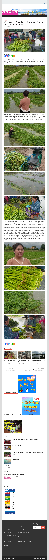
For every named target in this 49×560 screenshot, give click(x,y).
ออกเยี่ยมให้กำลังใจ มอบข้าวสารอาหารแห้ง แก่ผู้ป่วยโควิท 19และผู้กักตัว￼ (27, 452)
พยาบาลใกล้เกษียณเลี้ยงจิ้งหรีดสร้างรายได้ (23, 361)
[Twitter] (43, 3)
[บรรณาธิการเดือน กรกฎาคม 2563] (7, 474)
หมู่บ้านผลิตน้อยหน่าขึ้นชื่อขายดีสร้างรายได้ (9, 361)
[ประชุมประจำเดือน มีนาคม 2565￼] (7, 446)
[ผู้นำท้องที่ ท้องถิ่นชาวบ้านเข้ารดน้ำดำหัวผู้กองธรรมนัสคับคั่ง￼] (7, 439)
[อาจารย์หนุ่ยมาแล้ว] (7, 459)
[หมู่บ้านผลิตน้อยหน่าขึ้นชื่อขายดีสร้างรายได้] (10, 355)
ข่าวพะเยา (12, 558)
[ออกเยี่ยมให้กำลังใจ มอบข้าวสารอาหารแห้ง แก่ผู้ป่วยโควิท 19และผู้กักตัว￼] (7, 452)
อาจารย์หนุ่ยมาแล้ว (16, 459)
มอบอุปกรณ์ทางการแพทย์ (9, 465)
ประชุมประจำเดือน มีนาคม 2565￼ (19, 445)
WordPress (39, 558)
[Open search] (44, 16)
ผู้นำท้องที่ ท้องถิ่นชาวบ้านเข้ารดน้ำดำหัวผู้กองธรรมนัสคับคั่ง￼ (25, 439)
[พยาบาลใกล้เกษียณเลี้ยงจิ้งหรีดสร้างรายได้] (24, 355)
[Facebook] (41, 3)
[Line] (12, 56)
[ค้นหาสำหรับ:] (39, 527)
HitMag (43, 558)
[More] (14, 56)
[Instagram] (44, 3)
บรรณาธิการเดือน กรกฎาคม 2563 (19, 474)
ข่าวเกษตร (5, 20)
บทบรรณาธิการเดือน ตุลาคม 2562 (11, 481)
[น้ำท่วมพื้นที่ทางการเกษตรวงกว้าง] (38, 355)
